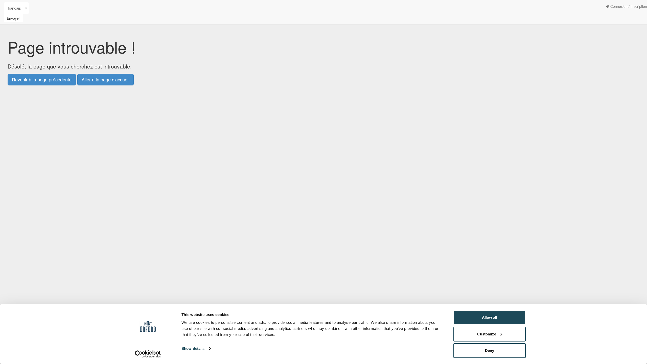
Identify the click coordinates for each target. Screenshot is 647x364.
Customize (486, 334)
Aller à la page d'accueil (105, 79)
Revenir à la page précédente (42, 79)
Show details (192, 348)
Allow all (489, 317)
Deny (489, 350)
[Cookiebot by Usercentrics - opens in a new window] (148, 354)
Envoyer (13, 18)
